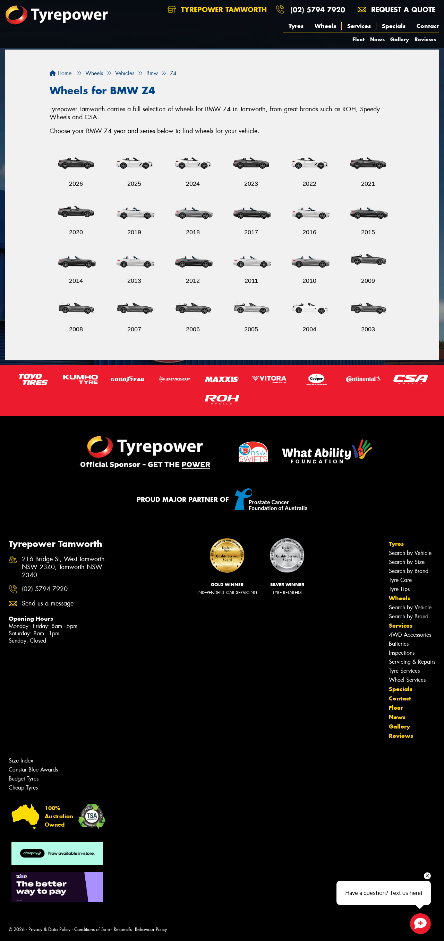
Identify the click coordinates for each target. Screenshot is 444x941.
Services (359, 26)
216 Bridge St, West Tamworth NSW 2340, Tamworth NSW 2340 (63, 567)
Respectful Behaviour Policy (140, 929)
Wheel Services (407, 679)
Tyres (296, 26)
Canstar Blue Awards (33, 769)
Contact (428, 26)
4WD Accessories (410, 634)
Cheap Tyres (23, 787)
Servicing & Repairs (412, 661)
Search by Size (407, 562)
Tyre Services (404, 670)
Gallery (399, 39)
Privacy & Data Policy (49, 929)
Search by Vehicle (410, 553)
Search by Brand (408, 571)
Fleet (358, 39)
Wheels (325, 26)
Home (63, 73)
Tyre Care (400, 580)
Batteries (399, 643)
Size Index (21, 760)
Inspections (402, 652)
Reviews (425, 39)
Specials (393, 26)
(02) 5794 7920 (317, 9)
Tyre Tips (399, 589)
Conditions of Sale (92, 929)
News (377, 39)
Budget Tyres (24, 778)
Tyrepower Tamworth (223, 9)
